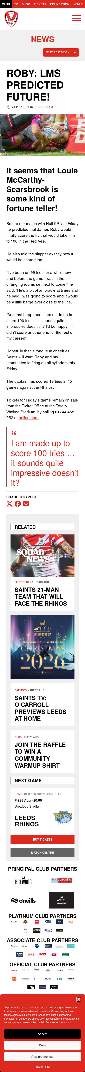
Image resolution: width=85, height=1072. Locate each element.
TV (16, 4)
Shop (26, 4)
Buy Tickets (42, 839)
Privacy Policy (42, 1066)
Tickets (40, 4)
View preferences (42, 1056)
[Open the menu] (76, 19)
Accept (42, 1034)
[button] (79, 999)
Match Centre (42, 852)
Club (6, 4)
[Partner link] (23, 880)
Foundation (59, 4)
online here (29, 417)
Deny (42, 1045)
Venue (78, 4)
